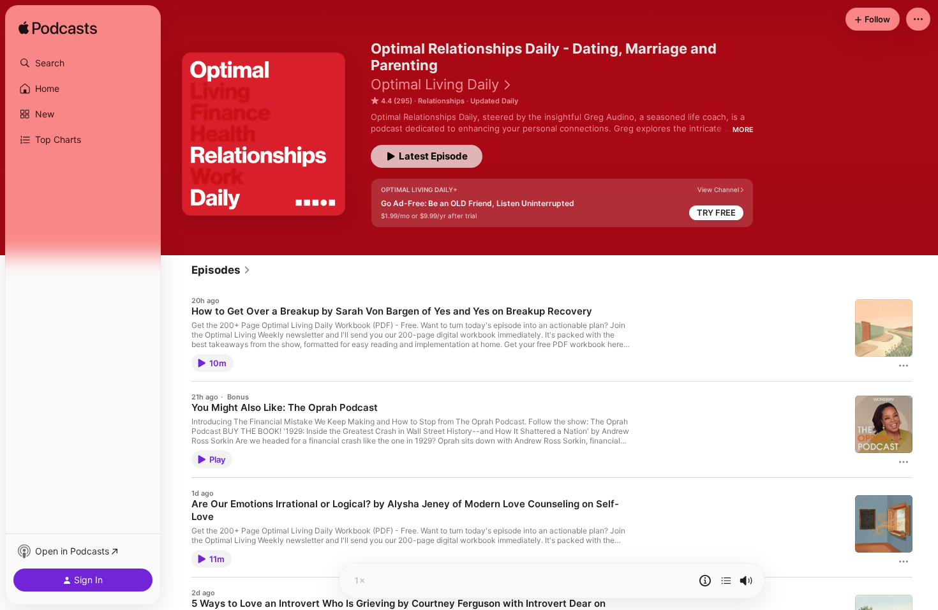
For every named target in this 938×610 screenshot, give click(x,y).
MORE (743, 129)
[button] (83, 63)
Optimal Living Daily (435, 84)
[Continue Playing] (726, 581)
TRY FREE (716, 212)
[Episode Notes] (705, 581)
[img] (58, 28)
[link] (221, 270)
